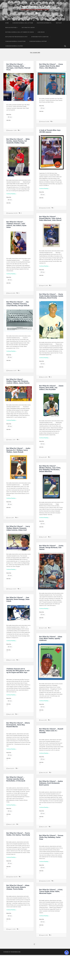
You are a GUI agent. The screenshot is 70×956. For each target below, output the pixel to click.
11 (18, 660)
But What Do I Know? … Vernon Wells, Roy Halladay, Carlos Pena (51, 837)
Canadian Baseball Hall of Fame (22, 23)
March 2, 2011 (44, 826)
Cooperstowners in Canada (35, 6)
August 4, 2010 (44, 935)
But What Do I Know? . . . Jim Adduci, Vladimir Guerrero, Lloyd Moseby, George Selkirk (17, 303)
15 (21, 213)
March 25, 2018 (11, 293)
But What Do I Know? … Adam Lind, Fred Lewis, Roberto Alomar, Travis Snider (17, 887)
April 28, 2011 (11, 768)
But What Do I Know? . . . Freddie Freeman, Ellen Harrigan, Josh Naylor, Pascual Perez (18, 67)
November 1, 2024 (12, 130)
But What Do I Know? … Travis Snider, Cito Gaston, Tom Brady (18, 834)
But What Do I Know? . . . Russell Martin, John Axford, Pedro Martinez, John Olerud (50, 218)
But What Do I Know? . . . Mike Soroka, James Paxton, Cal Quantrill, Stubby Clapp (18, 141)
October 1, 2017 (11, 439)
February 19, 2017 (12, 589)
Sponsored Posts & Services (39, 36)
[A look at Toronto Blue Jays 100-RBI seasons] (51, 152)
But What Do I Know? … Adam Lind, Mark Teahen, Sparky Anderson (50, 638)
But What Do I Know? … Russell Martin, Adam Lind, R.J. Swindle (51, 730)
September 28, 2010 (12, 876)
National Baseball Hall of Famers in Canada (19, 32)
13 (20, 588)
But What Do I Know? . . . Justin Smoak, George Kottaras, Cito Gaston (51, 547)
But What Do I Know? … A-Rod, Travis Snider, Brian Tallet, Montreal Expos (51, 891)
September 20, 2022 (45, 208)
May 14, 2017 (44, 537)
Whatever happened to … (44, 23)
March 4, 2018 (44, 377)
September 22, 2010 (45, 881)
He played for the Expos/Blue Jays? (16, 36)
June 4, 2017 (11, 517)
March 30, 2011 (44, 772)
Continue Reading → (44, 188)
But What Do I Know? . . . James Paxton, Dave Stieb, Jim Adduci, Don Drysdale (51, 387)
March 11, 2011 (11, 824)
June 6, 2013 (44, 720)
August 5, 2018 (44, 285)
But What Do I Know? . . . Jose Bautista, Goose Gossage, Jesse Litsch (17, 599)
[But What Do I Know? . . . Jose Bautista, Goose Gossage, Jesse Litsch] (18, 613)
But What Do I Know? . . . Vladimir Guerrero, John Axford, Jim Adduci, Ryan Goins (16, 224)
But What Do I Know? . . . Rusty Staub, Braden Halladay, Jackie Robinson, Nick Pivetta (51, 296)
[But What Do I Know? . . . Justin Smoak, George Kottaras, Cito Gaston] (51, 571)
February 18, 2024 (45, 121)
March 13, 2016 (11, 660)
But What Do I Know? (28, 27)
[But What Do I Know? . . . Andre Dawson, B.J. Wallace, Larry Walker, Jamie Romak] (18, 467)
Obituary (59, 23)
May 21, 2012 (11, 714)
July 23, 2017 (44, 457)
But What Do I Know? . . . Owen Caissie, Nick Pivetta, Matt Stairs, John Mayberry (51, 66)
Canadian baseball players (14, 46)
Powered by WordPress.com (11, 951)
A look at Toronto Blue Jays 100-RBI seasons (49, 131)
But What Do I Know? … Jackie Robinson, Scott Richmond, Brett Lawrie (51, 783)
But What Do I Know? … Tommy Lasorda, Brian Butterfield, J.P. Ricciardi (15, 779)
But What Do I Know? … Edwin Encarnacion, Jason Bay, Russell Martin (18, 725)
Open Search (65, 46)
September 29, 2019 (12, 213)
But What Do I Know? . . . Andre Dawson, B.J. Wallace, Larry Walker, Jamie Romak (18, 450)
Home (7, 23)
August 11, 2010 (11, 929)
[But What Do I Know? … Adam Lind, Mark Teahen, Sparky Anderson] (51, 662)
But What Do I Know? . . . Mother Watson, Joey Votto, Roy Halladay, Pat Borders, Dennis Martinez (50, 468)
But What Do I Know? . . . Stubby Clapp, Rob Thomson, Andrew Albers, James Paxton (17, 381)
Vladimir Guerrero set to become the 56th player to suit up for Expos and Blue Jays (18, 670)
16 (51, 377)
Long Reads (41, 32)
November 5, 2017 (12, 370)
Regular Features (11, 27)
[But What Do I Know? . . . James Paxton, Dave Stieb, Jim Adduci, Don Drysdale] (51, 405)
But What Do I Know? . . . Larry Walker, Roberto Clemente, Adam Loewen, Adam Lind (18, 528)
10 (17, 517)
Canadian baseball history (38, 41)
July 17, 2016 (44, 628)
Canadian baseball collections (15, 41)
